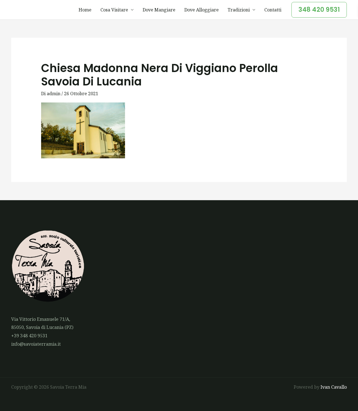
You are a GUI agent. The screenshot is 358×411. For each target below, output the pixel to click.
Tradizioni (239, 10)
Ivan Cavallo (334, 387)
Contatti (272, 10)
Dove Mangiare (159, 10)
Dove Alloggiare (201, 10)
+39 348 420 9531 (29, 336)
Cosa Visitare (114, 10)
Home (85, 10)
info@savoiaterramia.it (36, 344)
